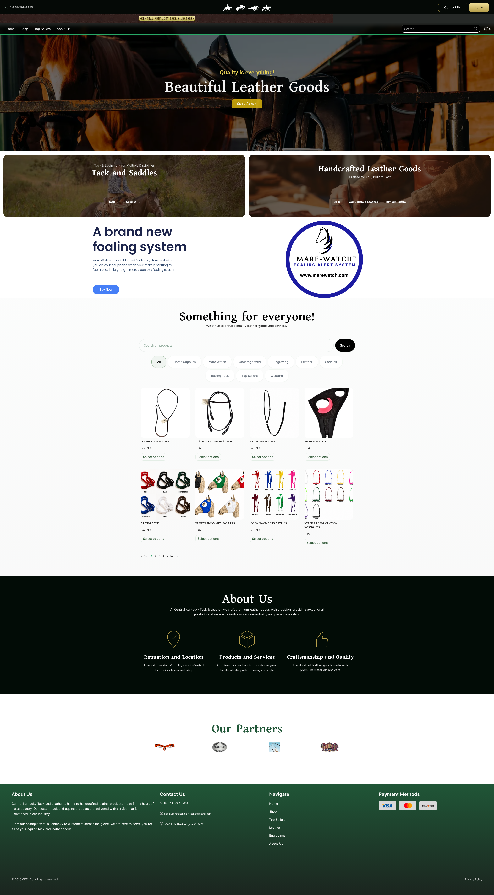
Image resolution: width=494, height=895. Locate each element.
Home (10, 29)
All (159, 362)
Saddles (331, 362)
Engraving (280, 362)
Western (277, 376)
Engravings (277, 835)
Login (479, 7)
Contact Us (452, 7)
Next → (174, 556)
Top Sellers (42, 29)
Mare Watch (217, 362)
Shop (24, 29)
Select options (153, 457)
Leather (306, 362)
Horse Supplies (184, 362)
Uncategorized (250, 362)
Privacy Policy (473, 879)
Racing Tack (220, 376)
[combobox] (236, 345)
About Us (63, 29)
